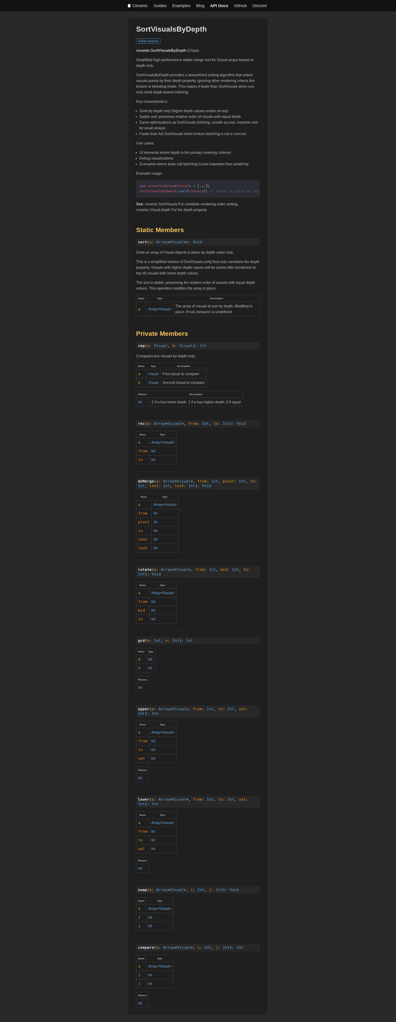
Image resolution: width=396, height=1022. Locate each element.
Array (162, 242)
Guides (160, 5)
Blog (200, 5)
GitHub (240, 5)
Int (203, 346)
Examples (181, 5)
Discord (260, 5)
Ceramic (140, 5)
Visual (177, 242)
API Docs (219, 5)
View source (148, 41)
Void (197, 242)
